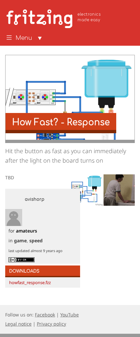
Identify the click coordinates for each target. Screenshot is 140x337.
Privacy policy (51, 324)
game (20, 240)
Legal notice (18, 324)
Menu (24, 38)
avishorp (34, 199)
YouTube (69, 315)
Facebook (45, 315)
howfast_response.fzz (30, 282)
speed (36, 240)
